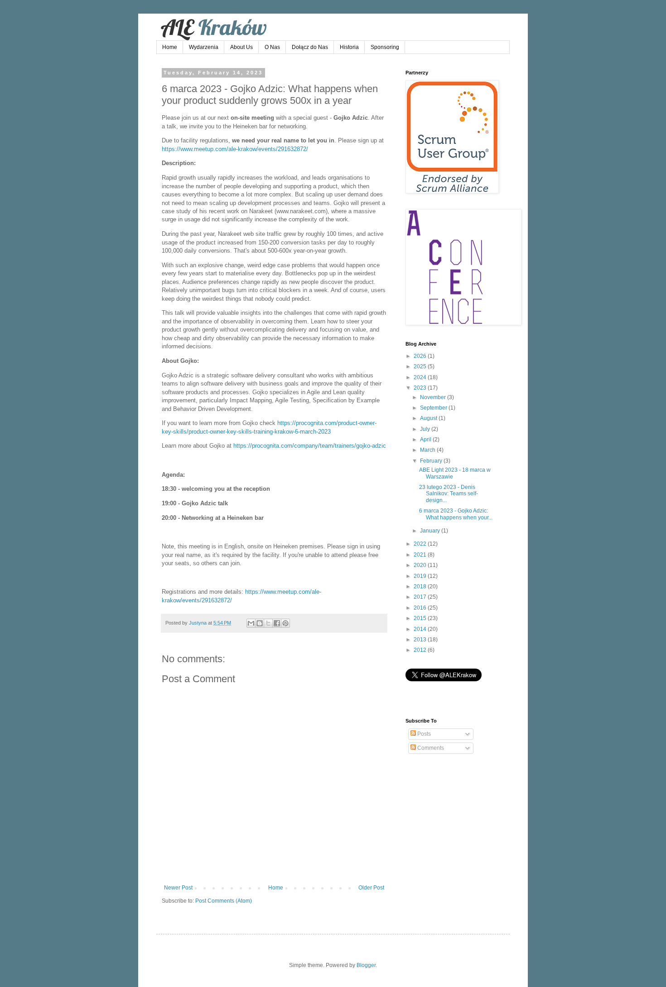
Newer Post (178, 887)
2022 (421, 544)
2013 (421, 639)
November (433, 397)
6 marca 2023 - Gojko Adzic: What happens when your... (455, 514)
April (426, 439)
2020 (421, 565)
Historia (349, 47)
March (428, 450)
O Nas (272, 47)
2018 (421, 586)
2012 (421, 650)
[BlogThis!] (259, 623)
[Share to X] (268, 623)
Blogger (366, 965)
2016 (421, 608)
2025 (421, 366)
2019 (421, 576)
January (430, 531)
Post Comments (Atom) (223, 901)
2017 (421, 597)
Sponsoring (385, 47)
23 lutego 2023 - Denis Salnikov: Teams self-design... (448, 493)
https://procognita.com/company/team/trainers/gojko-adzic (309, 445)
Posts (423, 734)
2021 (421, 555)
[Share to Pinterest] (285, 623)
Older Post (371, 887)
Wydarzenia (203, 47)
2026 (421, 356)
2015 (421, 618)
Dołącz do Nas (310, 47)
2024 (421, 377)
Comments (430, 748)
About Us (241, 47)
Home (169, 47)
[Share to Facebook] (276, 623)
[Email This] (251, 623)
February (432, 461)
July (425, 429)
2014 (421, 629)
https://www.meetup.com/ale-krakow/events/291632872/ (235, 149)
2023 (421, 388)
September (434, 408)
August (429, 418)
